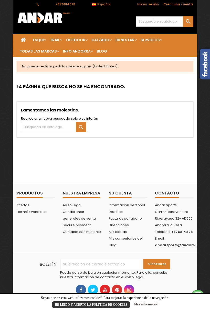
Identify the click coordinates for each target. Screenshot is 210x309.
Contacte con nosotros (82, 231)
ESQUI (38, 40)
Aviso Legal (72, 205)
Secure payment (77, 225)
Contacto (24, 4)
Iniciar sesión (148, 4)
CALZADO (100, 40)
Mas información (146, 304)
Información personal (127, 205)
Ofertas (23, 205)
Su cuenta (120, 193)
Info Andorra (77, 51)
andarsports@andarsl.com (179, 245)
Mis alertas (118, 231)
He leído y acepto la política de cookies (91, 304)
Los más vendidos (32, 211)
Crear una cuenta (178, 4)
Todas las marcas (38, 51)
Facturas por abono (125, 218)
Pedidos (116, 211)
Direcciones (119, 225)
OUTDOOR (75, 40)
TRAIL (55, 40)
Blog (102, 51)
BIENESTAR (125, 40)
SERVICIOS (150, 40)
